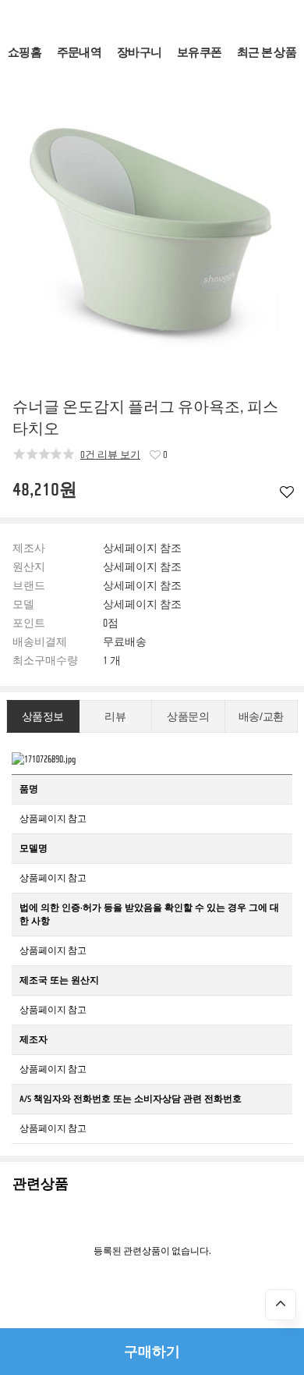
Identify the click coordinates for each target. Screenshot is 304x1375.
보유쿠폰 (199, 52)
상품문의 (188, 717)
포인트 (28, 623)
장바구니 (139, 52)
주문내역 (79, 52)
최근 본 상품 (266, 52)
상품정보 (43, 717)
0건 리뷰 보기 (110, 454)
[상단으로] (280, 1304)
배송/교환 (261, 717)
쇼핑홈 (24, 52)
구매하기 (152, 1351)
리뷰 (114, 717)
